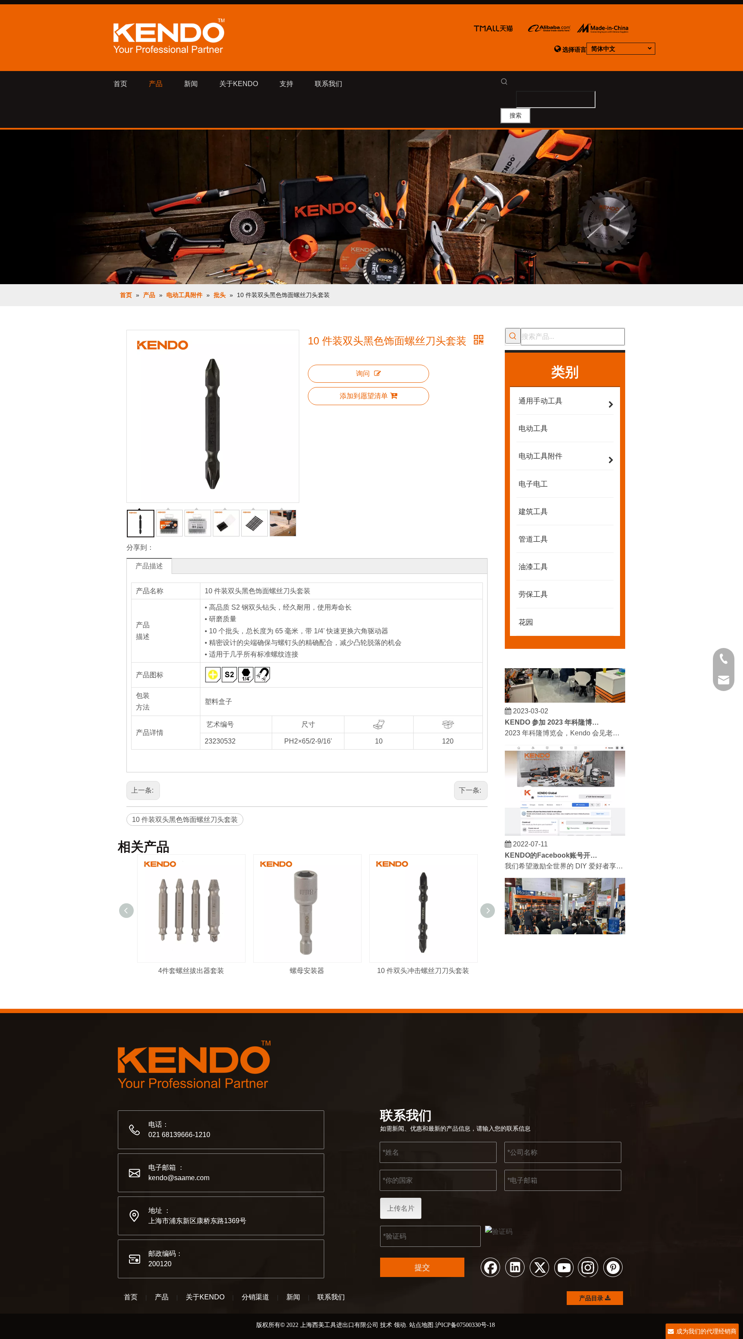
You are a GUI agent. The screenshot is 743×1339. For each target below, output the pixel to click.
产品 (162, 1297)
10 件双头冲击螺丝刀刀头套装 (423, 970)
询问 (363, 373)
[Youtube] (563, 1266)
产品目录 (592, 1298)
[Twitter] (539, 1266)
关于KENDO (205, 1297)
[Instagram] (588, 1266)
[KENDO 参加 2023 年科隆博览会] (565, 693)
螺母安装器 (307, 970)
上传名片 (400, 1208)
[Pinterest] (612, 1266)
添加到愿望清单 (364, 396)
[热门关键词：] (513, 336)
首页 (131, 1297)
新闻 (293, 1297)
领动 (400, 1324)
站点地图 (421, 1324)
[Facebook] (490, 1266)
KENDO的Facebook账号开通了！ (553, 848)
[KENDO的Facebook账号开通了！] (565, 826)
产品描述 (149, 566)
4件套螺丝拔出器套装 (191, 970)
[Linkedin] (514, 1266)
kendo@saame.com (178, 1177)
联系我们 (331, 1297)
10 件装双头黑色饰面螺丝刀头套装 (185, 819)
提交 (422, 1267)
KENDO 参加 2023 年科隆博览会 (553, 715)
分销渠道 (255, 1297)
